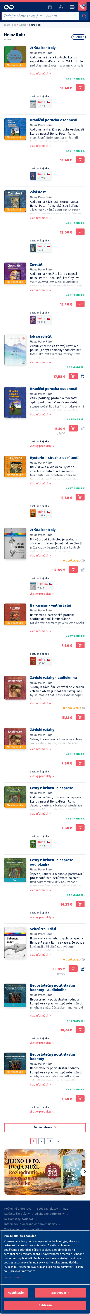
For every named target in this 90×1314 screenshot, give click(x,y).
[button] (16, 1293)
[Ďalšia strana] (57, 1141)
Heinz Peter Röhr (41, 53)
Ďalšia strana (43, 1127)
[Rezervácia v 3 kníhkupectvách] (83, 429)
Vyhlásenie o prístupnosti (21, 1229)
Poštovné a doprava (17, 1209)
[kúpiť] (80, 87)
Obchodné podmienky (50, 1214)
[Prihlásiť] (61, 7)
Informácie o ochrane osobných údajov (30, 1224)
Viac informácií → (15, 1277)
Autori (80, 37)
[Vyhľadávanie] (83, 16)
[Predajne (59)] (50, 7)
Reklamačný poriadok (18, 1219)
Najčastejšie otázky (17, 1214)
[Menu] (73, 8)
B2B (66, 1209)
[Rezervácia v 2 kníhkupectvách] (83, 376)
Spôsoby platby (47, 1209)
